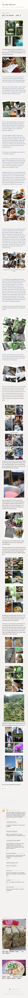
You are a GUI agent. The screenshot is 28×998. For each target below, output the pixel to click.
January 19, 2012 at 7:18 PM (12, 832)
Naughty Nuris (9, 803)
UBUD (20, 803)
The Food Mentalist (9, 4)
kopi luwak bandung (11, 853)
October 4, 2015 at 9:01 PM (19, 887)
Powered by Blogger (15, 989)
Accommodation (8, 799)
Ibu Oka (3, 801)
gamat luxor (9, 870)
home (3, 7)
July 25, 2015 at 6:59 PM (16, 880)
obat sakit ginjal (10, 887)
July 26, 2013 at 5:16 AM (20, 853)
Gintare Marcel (18, 991)
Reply (7, 819)
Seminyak (17, 803)
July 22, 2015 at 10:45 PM (17, 870)
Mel (7, 810)
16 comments (8, 955)
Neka (13, 803)
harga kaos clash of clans (12, 862)
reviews (18, 7)
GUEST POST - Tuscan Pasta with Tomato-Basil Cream (12, 977)
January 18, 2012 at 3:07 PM (14, 810)
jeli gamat (8, 880)
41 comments (8, 980)
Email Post (7, 797)
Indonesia (7, 801)
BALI (13, 799)
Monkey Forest (20, 801)
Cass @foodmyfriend (11, 822)
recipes (12, 7)
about (8, 7)
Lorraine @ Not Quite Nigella (13, 840)
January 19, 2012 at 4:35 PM (12, 823)
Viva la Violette (21, 994)
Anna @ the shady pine (11, 831)
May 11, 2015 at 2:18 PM (11, 863)
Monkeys (4, 803)
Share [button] (3, 797)
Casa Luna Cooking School (19, 799)
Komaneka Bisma (13, 801)
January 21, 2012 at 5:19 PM (12, 841)
